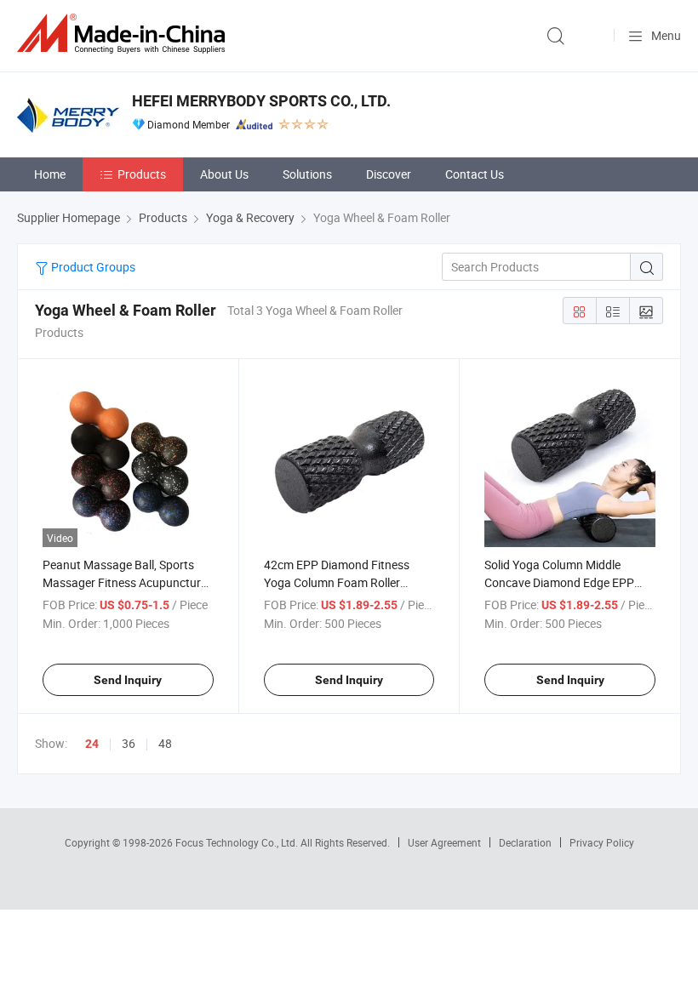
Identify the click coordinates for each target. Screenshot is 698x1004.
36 (128, 743)
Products (141, 174)
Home (50, 174)
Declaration (525, 842)
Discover (388, 174)
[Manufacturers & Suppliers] (124, 34)
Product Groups (92, 267)
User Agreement (444, 842)
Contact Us (474, 174)
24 (92, 743)
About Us (224, 174)
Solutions (307, 174)
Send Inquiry (128, 680)
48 (165, 743)
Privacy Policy (601, 842)
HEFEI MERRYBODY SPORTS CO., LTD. (261, 101)
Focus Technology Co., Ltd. (237, 842)
